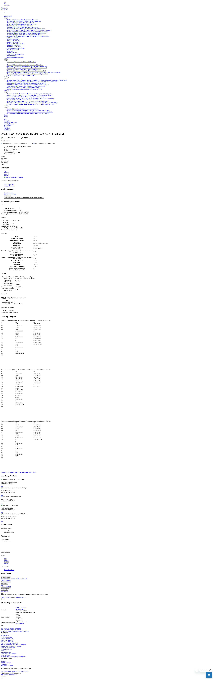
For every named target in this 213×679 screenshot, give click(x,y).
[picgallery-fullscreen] (4, 676)
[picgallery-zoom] (5, 676)
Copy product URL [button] (9, 185)
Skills (5, 58)
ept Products (12, 578)
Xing (21, 671)
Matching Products (6, 472)
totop (2, 585)
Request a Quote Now (10, 194)
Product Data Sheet (9, 184)
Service (6, 77)
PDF (5, 171)
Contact (6, 105)
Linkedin (25, 671)
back (5, 119)
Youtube (18, 671)
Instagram (8, 671)
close (6, 18)
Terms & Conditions (6, 662)
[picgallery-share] (2, 676)
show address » (20, 623)
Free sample (8, 196)
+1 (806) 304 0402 (6, 597)
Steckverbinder (8, 16)
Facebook (3, 671)
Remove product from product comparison (33, 197)
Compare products (5, 582)
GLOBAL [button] (7, 5)
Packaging (20, 472)
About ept (6, 90)
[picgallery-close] (1, 676)
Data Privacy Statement (7, 665)
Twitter (13, 671)
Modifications (14, 472)
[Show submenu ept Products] (45, 33)
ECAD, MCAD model (16, 177)
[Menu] (4, 12)
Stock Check (32, 472)
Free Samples (4, 590)
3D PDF (6, 175)
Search (6, 116)
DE (5, 2)
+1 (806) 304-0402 (21, 607)
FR (5, 3)
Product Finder (8, 15)
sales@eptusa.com (21, 597)
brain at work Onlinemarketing (9, 674)
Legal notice (4, 664)
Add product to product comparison (13, 197)
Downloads (26, 472)
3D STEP (6, 174)
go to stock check (8, 192)
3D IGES (6, 172)
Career (5, 115)
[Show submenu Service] (8, 77)
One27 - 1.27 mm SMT (21, 578)
